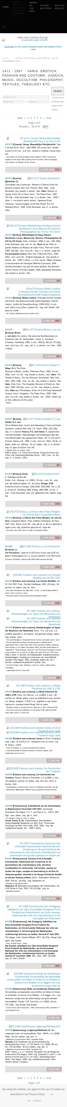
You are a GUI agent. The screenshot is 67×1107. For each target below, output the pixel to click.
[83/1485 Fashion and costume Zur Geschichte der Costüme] (33, 769)
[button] (4, 27)
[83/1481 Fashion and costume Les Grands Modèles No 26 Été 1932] (33, 576)
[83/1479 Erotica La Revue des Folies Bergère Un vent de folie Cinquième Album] (33, 513)
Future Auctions (46, 7)
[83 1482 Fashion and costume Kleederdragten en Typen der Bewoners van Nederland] (33, 613)
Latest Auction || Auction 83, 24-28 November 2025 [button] (19, 9)
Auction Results (60, 7)
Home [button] (5, 7)
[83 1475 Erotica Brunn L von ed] (41, 329)
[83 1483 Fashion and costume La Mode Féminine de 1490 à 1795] (33, 687)
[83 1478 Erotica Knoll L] (46, 473)
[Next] (44, 118)
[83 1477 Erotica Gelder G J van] (41, 419)
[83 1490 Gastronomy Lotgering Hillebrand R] (34, 1026)
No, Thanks (34, 1101)
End (48, 118)
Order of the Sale (33, 7)
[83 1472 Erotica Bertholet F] (44, 178)
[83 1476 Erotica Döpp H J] (45, 365)
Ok (51, 1094)
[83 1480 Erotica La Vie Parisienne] (40, 546)
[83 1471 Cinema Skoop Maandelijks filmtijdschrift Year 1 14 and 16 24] (33, 139)
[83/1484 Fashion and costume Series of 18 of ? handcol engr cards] (33, 729)
